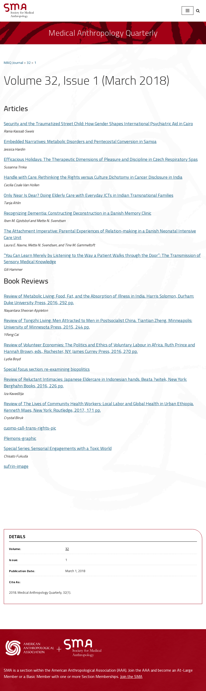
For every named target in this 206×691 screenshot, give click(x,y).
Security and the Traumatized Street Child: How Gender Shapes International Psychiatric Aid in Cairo (98, 123)
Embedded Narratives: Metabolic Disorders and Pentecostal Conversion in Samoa (80, 141)
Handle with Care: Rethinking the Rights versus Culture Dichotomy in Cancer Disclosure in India (93, 177)
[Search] (198, 11)
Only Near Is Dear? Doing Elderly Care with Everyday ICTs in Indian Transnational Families (88, 195)
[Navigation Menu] (187, 10)
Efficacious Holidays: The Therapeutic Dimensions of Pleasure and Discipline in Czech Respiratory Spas (101, 159)
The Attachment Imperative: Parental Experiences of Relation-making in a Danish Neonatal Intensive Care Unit (100, 234)
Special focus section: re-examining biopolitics (47, 369)
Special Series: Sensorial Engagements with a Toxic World (58, 448)
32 (29, 62)
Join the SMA (131, 676)
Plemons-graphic (20, 438)
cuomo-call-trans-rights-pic (30, 428)
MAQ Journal (13, 62)
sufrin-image (16, 466)
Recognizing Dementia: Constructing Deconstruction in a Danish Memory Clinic (77, 213)
